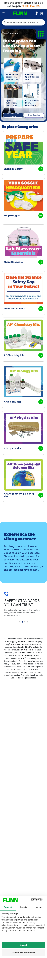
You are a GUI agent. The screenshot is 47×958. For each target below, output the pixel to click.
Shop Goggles (34, 115)
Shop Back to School (13, 115)
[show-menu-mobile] (3, 13)
